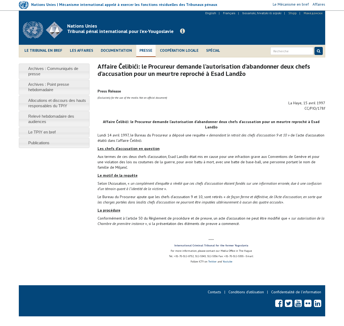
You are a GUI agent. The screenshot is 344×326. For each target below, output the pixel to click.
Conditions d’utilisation (246, 292)
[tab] (54, 71)
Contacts (214, 292)
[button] (182, 31)
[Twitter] (288, 303)
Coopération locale (179, 50)
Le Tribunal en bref (43, 50)
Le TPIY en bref (42, 132)
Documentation (116, 50)
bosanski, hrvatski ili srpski (261, 13)
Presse (145, 50)
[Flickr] (307, 303)
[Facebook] (278, 303)
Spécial (213, 50)
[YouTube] (298, 303)
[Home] (45, 30)
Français (229, 13)
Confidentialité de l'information (296, 292)
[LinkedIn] (317, 303)
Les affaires (81, 50)
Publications (38, 142)
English (210, 13)
